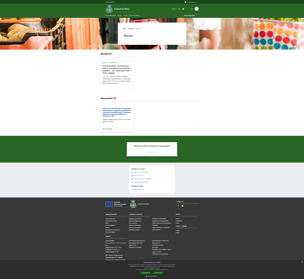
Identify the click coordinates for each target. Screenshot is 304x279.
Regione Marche (109, 2)
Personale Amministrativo (112, 230)
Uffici (106, 223)
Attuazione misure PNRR (159, 249)
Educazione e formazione (159, 219)
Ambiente (155, 225)
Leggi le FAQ (132, 245)
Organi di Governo (110, 219)
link (167, 269)
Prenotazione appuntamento (137, 241)
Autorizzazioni (156, 230)
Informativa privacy (157, 245)
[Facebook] (178, 9)
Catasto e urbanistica (135, 227)
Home (124, 28)
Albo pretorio (156, 243)
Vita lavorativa (133, 223)
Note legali (155, 247)
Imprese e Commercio (135, 225)
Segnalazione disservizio (135, 243)
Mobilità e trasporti (134, 230)
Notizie (178, 219)
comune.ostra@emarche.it (115, 255)
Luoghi (178, 230)
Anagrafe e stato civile (135, 219)
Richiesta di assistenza (135, 247)
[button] (152, 276)
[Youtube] (182, 9)
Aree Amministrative (111, 221)
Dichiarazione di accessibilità (160, 254)
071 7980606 (119, 257)
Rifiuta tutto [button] (158, 272)
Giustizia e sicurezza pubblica (160, 221)
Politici (107, 227)
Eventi (177, 233)
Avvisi (104, 62)
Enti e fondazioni (110, 225)
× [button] (302, 261)
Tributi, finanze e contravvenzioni (161, 223)
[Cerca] (197, 9)
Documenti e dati (110, 232)
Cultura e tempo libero (135, 221)
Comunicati (179, 221)
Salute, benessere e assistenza (160, 227)
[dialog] (152, 269)
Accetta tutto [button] (146, 272)
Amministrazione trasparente (160, 241)
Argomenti (131, 28)
